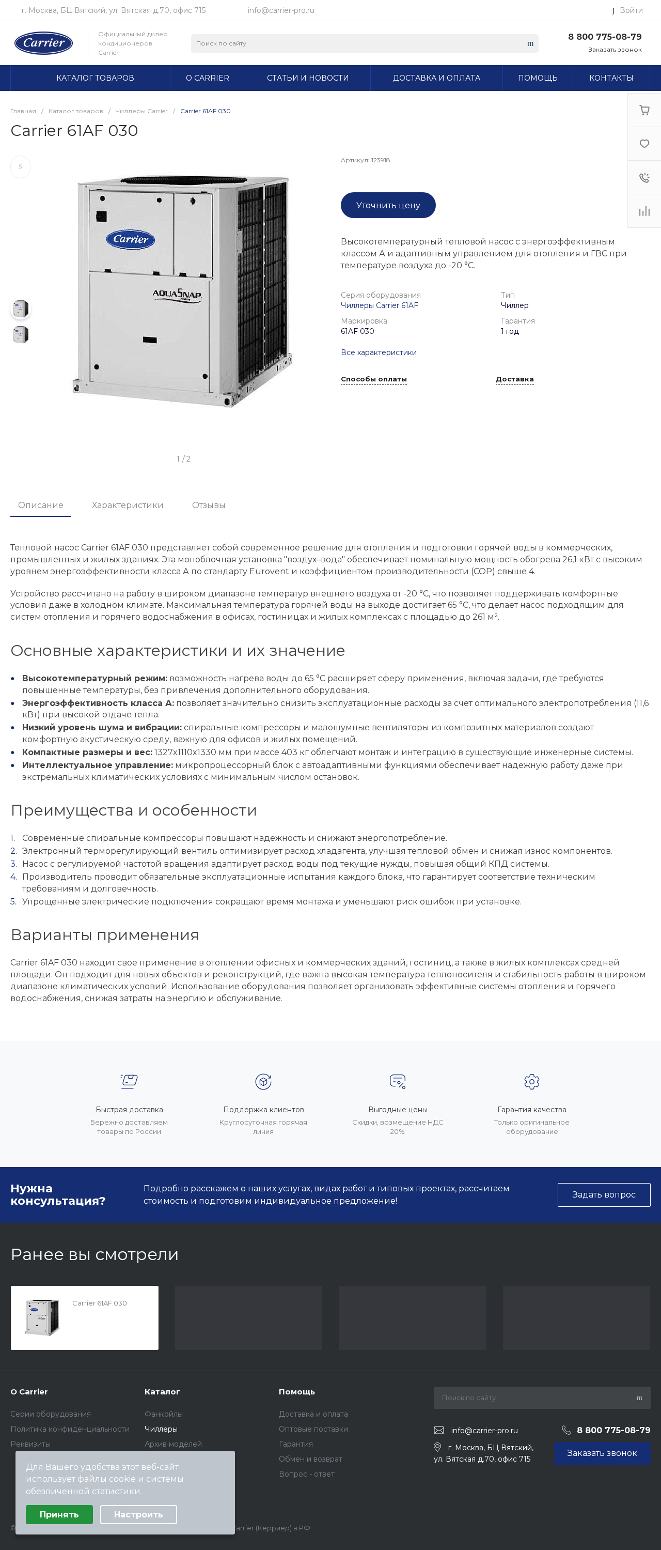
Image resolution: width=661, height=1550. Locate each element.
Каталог (162, 1391)
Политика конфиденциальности (70, 1429)
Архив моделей (173, 1444)
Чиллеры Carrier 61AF (379, 305)
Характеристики (128, 505)
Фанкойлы (164, 1414)
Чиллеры (161, 1429)
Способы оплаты (374, 379)
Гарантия (296, 1444)
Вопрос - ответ (307, 1474)
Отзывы (209, 505)
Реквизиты (30, 1444)
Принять (59, 1515)
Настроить (138, 1515)
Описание (41, 505)
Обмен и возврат (310, 1459)
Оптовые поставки (313, 1429)
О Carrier (29, 1391)
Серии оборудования (50, 1414)
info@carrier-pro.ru (281, 10)
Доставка (515, 379)
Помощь (297, 1391)
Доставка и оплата (313, 1414)
